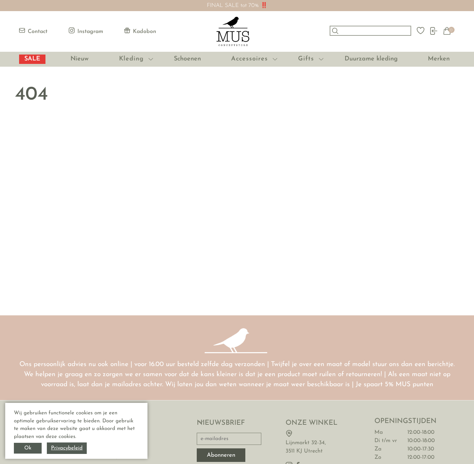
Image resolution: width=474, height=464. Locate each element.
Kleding (131, 59)
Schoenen (187, 59)
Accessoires (249, 59)
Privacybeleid (67, 448)
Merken (439, 59)
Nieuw (79, 59)
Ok (27, 448)
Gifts (306, 59)
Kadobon (144, 31)
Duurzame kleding (371, 59)
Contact (38, 31)
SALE (32, 59)
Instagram (90, 31)
